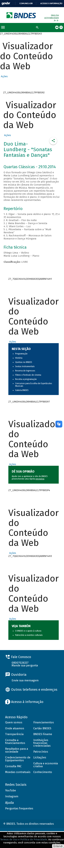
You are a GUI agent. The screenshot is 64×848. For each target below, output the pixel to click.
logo (21, 15)
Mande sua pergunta (25, 665)
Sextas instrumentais (25, 366)
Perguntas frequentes (19, 808)
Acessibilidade (51, 18)
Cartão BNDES (42, 728)
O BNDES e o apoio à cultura (28, 631)
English (55, 15)
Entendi (58, 846)
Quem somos (13, 722)
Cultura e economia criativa (45, 765)
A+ (55, 20)
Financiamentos (43, 722)
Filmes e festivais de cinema (28, 375)
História (18, 358)
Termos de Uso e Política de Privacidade (23, 839)
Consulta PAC (13, 766)
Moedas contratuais (17, 772)
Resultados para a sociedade (16, 750)
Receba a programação (26, 379)
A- (58, 20)
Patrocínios (40, 751)
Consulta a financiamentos (15, 741)
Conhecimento (42, 772)
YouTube (10, 790)
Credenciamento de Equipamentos (17, 759)
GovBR (6, 3)
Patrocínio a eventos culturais (29, 635)
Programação (21, 353)
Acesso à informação (51, 3)
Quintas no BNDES (23, 362)
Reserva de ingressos (25, 371)
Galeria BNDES (22, 390)
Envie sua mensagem (25, 680)
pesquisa (40, 479)
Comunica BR (26, 3)
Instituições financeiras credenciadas (42, 742)
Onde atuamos (14, 728)
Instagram (11, 796)
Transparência (14, 734)
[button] (4, 76)
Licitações (39, 757)
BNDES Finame (42, 734)
